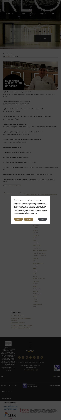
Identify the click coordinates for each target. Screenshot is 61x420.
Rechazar (28, 219)
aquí (21, 212)
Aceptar (18, 219)
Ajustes (42, 219)
